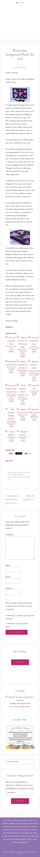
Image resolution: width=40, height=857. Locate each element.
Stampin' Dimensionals (34, 415)
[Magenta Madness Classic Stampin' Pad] (34, 371)
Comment (10, 534)
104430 (34, 418)
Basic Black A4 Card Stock (11, 367)
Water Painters (11, 437)
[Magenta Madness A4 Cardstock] (22, 368)
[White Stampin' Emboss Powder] (11, 419)
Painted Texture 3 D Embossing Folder (22, 351)
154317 (23, 354)
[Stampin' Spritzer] (22, 435)
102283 (34, 392)
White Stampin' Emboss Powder (11, 422)
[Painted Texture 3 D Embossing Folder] (22, 347)
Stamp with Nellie (20, 22)
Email (8, 577)
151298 (11, 438)
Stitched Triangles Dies (11, 347)
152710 (11, 349)
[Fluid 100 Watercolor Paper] (34, 344)
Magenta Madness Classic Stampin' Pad (34, 375)
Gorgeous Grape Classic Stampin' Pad (11, 395)
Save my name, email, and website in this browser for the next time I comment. (19, 606)
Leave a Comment (20, 67)
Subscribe (20, 801)
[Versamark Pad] (34, 389)
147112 (23, 402)
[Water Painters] (11, 435)
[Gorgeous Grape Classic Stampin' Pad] (11, 392)
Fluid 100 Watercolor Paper (34, 347)
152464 (23, 418)
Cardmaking (12, 477)
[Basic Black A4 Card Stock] (11, 365)
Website (9, 588)
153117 (34, 378)
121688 (11, 370)
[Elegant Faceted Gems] (22, 412)
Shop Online (25, 707)
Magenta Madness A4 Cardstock (22, 371)
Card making (21, 472)
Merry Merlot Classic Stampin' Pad (23, 398)
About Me (20, 662)
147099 (11, 399)
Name (8, 565)
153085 (23, 373)
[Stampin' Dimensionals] (34, 412)
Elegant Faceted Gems (23, 415)
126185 (23, 438)
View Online (14, 707)
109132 (11, 424)
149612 (34, 349)
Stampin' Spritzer (23, 437)
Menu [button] (21, 2)
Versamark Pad (34, 391)
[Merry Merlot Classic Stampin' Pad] (22, 395)
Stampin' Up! (21, 477)
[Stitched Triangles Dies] (11, 344)
